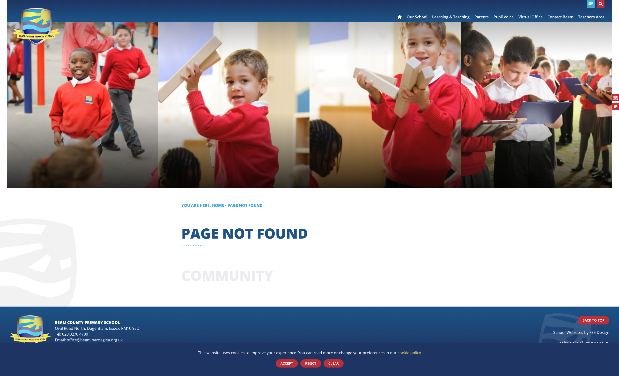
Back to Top (593, 320)
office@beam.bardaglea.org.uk (95, 339)
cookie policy (409, 352)
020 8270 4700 (75, 334)
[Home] (36, 26)
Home (218, 205)
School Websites (568, 332)
